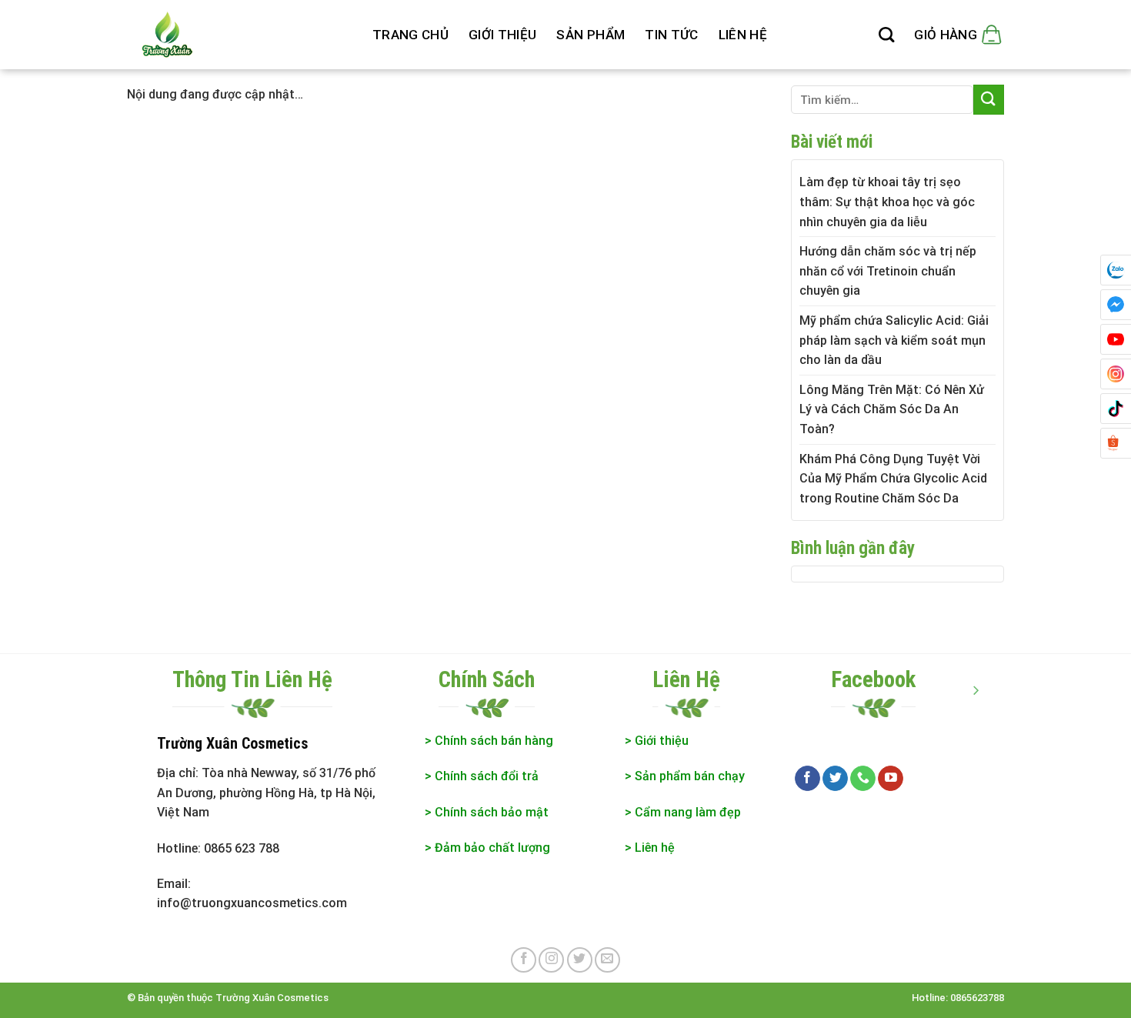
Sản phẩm (590, 34)
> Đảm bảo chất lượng (489, 847)
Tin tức (671, 34)
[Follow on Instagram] (551, 960)
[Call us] (863, 779)
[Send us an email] (607, 960)
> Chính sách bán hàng (489, 740)
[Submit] (988, 100)
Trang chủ (410, 34)
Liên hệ (743, 34)
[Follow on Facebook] (807, 779)
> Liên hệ (650, 847)
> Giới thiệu (657, 740)
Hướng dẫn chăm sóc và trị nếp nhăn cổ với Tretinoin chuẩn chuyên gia (887, 271)
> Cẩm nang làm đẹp (683, 812)
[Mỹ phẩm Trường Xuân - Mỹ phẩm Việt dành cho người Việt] (238, 34)
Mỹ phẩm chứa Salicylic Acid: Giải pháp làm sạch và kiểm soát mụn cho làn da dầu (894, 340)
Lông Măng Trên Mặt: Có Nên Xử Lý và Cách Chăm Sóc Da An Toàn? (891, 409)
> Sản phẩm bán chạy (685, 776)
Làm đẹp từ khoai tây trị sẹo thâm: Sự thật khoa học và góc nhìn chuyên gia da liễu (887, 202)
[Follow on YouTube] (890, 779)
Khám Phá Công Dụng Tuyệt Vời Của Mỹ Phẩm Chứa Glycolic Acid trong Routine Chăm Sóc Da (893, 479)
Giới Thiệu (502, 34)
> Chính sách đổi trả (482, 776)
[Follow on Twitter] (835, 779)
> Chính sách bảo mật (487, 812)
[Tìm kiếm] (886, 35)
